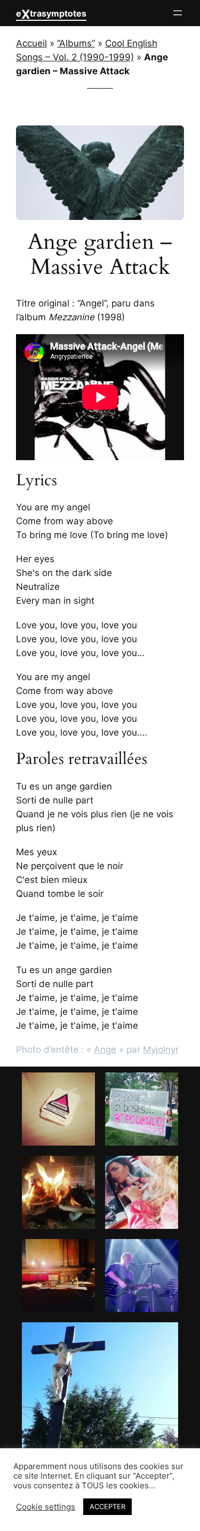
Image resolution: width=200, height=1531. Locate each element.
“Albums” (76, 43)
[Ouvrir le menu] (177, 12)
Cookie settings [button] (45, 1507)
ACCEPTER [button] (107, 1506)
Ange (105, 1049)
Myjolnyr (161, 1049)
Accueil (31, 43)
